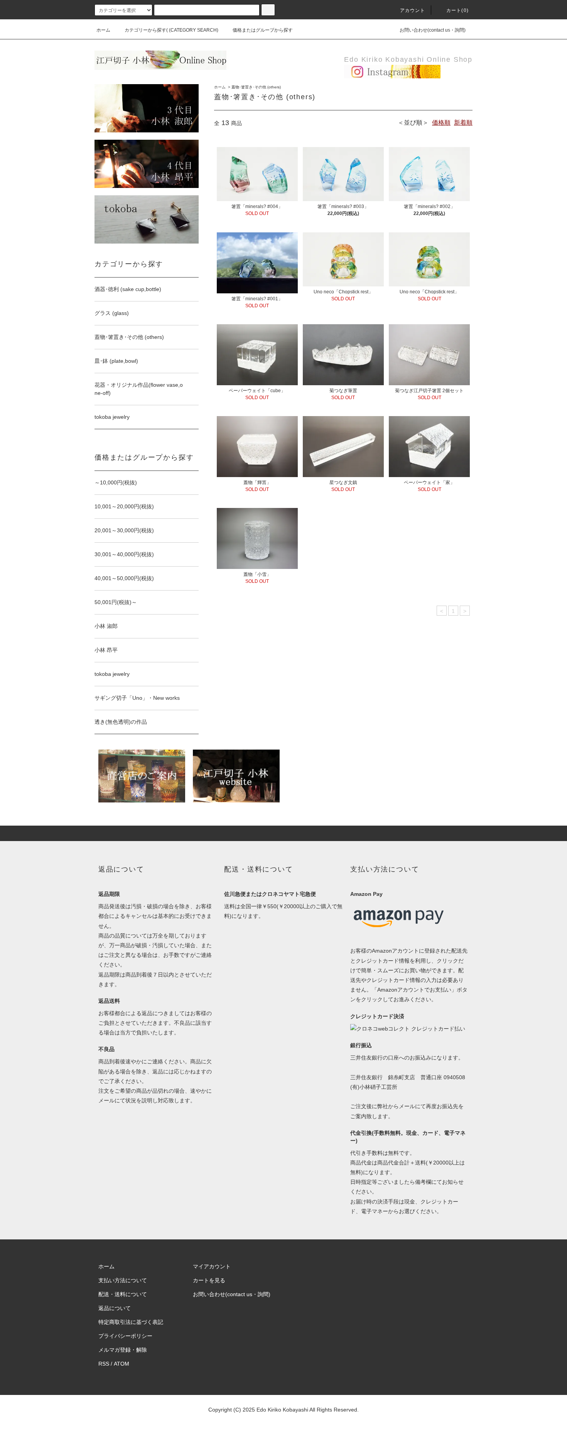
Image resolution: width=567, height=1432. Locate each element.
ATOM (121, 1364)
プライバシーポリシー (125, 1336)
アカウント (412, 10)
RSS (103, 1364)
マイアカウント (212, 1266)
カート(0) (457, 10)
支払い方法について (122, 1280)
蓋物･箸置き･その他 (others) (256, 87)
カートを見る (209, 1280)
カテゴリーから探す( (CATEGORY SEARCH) (171, 30)
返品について (114, 1308)
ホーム (103, 30)
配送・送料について (122, 1294)
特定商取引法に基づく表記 (130, 1322)
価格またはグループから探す (263, 30)
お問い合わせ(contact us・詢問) (433, 30)
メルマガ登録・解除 (122, 1350)
